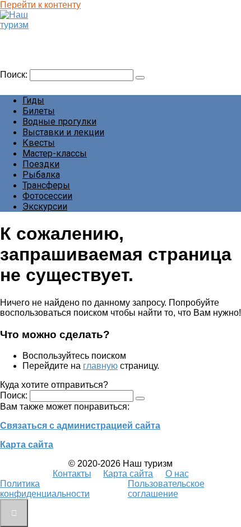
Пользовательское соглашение (166, 488)
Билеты (38, 111)
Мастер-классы (54, 153)
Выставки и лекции (63, 132)
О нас (177, 473)
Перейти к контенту (40, 5)
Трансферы (46, 185)
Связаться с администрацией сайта (80, 425)
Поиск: (15, 74)
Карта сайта (26, 444)
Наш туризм (30, 35)
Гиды (33, 100)
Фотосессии (47, 196)
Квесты (38, 142)
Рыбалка (41, 174)
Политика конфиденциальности (45, 488)
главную (100, 366)
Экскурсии (44, 206)
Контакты (72, 473)
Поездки (40, 164)
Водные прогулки (59, 121)
